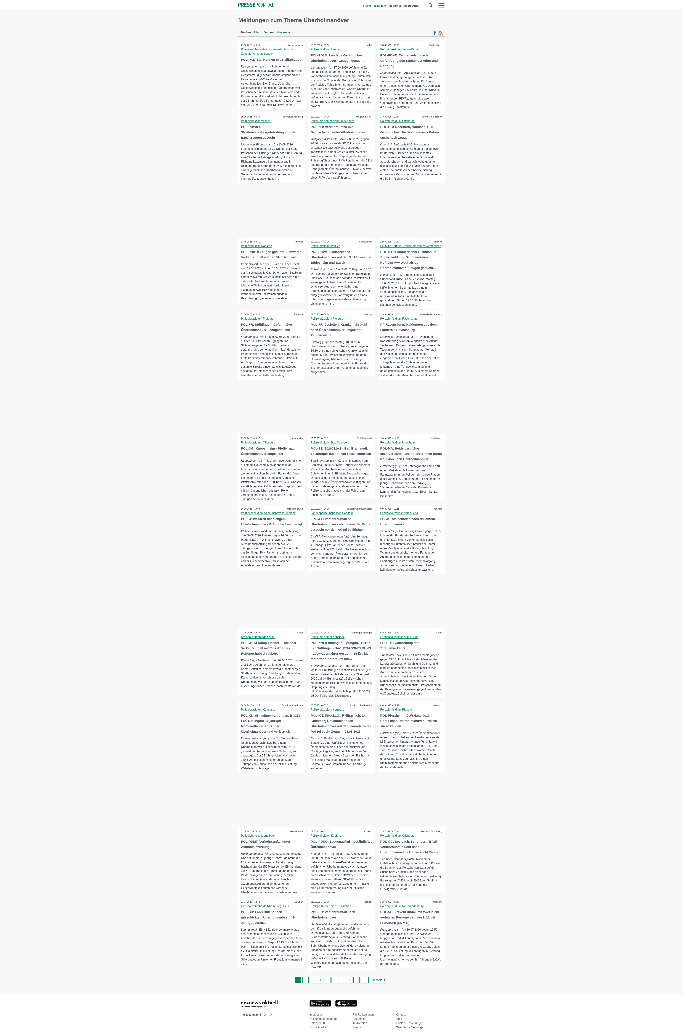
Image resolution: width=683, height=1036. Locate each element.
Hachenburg (296, 831)
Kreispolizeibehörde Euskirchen (331, 906)
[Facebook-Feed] (434, 33)
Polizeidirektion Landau (326, 49)
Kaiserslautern (295, 45)
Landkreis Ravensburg (430, 314)
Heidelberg (436, 438)
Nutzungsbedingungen (323, 1018)
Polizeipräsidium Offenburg (397, 120)
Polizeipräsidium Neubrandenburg (332, 120)
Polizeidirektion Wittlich (256, 120)
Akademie (359, 1018)
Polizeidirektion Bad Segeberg (330, 442)
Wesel (300, 632)
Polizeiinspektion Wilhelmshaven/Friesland (268, 513)
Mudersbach (435, 45)
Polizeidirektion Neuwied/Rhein (400, 49)
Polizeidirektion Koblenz (256, 245)
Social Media (317, 1027)
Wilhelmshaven (295, 509)
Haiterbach (436, 705)
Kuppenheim (296, 438)
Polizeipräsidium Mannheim (397, 442)
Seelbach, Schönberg (431, 831)
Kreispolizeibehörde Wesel (258, 636)
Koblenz (299, 242)
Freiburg (298, 314)
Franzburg (437, 902)
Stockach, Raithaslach (361, 705)
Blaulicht (380, 5)
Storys (367, 5)
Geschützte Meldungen (410, 1027)
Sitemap (358, 1027)
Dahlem (368, 902)
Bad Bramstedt (364, 438)
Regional (395, 5)
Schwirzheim (365, 242)
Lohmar (299, 902)
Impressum (316, 1014)
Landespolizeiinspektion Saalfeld (332, 513)
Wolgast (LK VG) (364, 117)
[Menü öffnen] (441, 5)
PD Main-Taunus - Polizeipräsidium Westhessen (410, 245)
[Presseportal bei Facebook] (260, 1014)
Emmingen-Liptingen (361, 632)
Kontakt (401, 1014)
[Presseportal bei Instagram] (269, 1014)
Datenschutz (317, 1023)
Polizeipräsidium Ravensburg (399, 318)
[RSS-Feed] (440, 33)
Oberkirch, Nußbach (432, 117)
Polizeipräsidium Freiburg (257, 318)
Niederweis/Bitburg (293, 117)
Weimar (438, 509)
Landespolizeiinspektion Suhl (399, 636)
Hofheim (437, 242)
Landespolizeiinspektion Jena (399, 513)
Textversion (360, 1023)
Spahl (439, 632)
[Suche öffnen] (430, 5)
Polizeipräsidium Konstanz (328, 636)
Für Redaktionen (363, 1014)
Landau (368, 45)
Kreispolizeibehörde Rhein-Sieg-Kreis (265, 906)
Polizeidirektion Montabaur (258, 835)
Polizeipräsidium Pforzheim (397, 709)
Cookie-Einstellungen (409, 1023)
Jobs (399, 1018)
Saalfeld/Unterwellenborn (359, 509)
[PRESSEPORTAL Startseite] (256, 5)
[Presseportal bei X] (264, 1014)
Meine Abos (411, 5)
